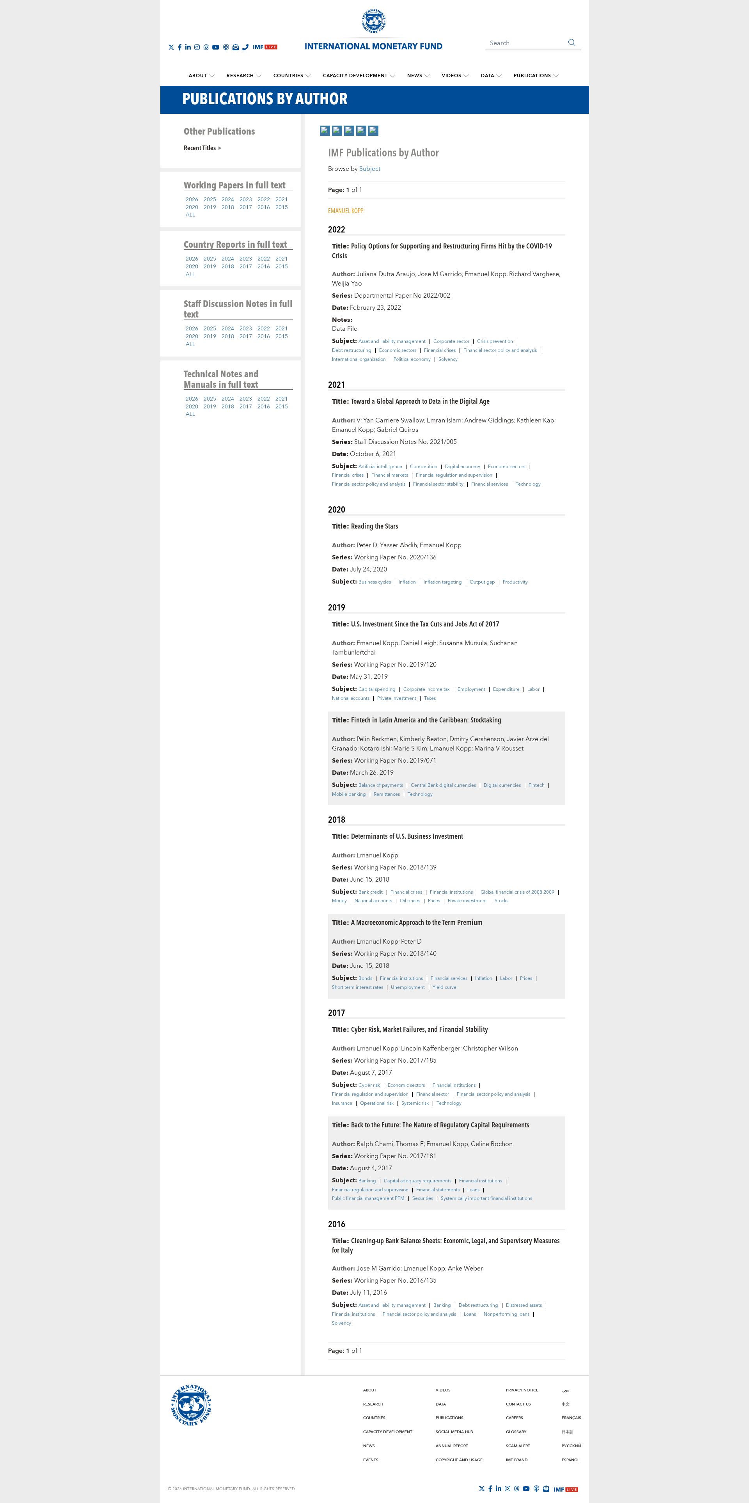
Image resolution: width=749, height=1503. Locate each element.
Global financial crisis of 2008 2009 (517, 892)
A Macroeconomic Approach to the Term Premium (417, 922)
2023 (246, 199)
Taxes (430, 698)
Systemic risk (415, 1103)
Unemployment (408, 987)
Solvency (448, 359)
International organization (359, 359)
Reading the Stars (374, 525)
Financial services (489, 484)
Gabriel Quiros (397, 429)
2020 (192, 207)
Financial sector (432, 1094)
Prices (434, 901)
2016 (263, 207)
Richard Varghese (534, 274)
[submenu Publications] (556, 76)
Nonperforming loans (506, 1314)
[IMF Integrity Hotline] (245, 47)
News (414, 76)
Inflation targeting (443, 582)
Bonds (365, 978)
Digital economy (462, 467)
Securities (422, 1198)
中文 (566, 1404)
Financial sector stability (438, 484)
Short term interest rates (357, 987)
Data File (344, 328)
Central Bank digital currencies (443, 785)
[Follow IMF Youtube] (215, 47)
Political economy (412, 359)
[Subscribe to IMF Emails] (236, 47)
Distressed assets (524, 1305)
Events (370, 1460)
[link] (325, 131)
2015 (281, 207)
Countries (288, 76)
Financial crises (440, 350)
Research (240, 76)
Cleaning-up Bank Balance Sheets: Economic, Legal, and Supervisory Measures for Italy (446, 1245)
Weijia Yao (347, 283)
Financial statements (438, 1190)
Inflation (407, 582)
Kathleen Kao (535, 420)
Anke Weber (465, 1268)
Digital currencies (502, 785)
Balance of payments (381, 785)
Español (570, 1460)
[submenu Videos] (466, 76)
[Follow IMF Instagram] (197, 47)
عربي (565, 1390)
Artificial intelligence (380, 467)
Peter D (367, 545)
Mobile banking (349, 794)
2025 (210, 199)
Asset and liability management (392, 341)
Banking (367, 1181)
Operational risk (377, 1103)
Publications (532, 76)
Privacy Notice (522, 1390)
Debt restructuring (351, 350)
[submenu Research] (258, 76)
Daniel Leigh (419, 643)
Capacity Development (355, 76)
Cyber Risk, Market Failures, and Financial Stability (419, 1029)
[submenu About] (212, 76)
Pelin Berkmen (377, 739)
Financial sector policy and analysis (500, 350)
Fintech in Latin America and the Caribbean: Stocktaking (426, 719)
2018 (228, 207)
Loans (473, 1190)
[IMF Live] (566, 1488)
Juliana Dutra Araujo (386, 274)
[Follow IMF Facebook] (180, 47)
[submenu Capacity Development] (392, 76)
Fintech (537, 785)
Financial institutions (451, 892)
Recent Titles (200, 147)
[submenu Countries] (308, 76)
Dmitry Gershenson (476, 739)
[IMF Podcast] (226, 47)
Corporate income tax (426, 689)
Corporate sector (451, 341)
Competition (423, 467)
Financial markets (389, 475)
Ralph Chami (375, 1144)
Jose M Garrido (440, 274)
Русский (571, 1446)
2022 (263, 199)
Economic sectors (397, 350)
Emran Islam (444, 420)
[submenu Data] (499, 76)
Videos (451, 76)
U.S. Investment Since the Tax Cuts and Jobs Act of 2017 (425, 623)
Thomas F (410, 1144)
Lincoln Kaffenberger (430, 1048)
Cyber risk (369, 1085)
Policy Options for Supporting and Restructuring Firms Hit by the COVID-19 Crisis (442, 250)
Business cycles (375, 582)
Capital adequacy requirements (417, 1181)
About (198, 76)
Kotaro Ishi (375, 748)
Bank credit (371, 892)
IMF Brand (517, 1460)
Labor (533, 689)
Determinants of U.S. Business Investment (407, 835)
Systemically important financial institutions (486, 1198)
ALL (190, 215)
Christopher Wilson (490, 1048)
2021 (281, 199)
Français (571, 1417)
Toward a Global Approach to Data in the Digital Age (420, 401)
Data (487, 76)
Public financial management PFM (368, 1198)
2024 (228, 199)
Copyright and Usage (459, 1460)
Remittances (387, 794)
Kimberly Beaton (423, 739)
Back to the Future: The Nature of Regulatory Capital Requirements (440, 1124)
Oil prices (410, 901)
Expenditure (506, 689)
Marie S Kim (410, 748)
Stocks (501, 901)
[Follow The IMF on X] (171, 47)
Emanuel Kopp (485, 274)
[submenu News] (427, 76)
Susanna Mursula (463, 643)
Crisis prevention (495, 341)
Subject (369, 168)
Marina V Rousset (499, 748)
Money (339, 901)
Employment (471, 689)
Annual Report (452, 1446)
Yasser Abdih (398, 545)
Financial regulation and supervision (454, 475)
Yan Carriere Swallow (393, 420)
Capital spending (377, 689)
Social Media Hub (454, 1432)
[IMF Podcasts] (536, 1488)
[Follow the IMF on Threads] (206, 47)
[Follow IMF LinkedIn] (188, 47)
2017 (246, 207)
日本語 (567, 1432)
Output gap (482, 582)
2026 (192, 199)
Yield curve (444, 987)
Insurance (342, 1103)
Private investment (396, 698)
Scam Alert (518, 1446)
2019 (210, 207)
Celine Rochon (492, 1144)
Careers (514, 1417)
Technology (528, 484)
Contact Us (518, 1404)
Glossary (516, 1432)
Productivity (515, 582)
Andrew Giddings (489, 420)
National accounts (350, 698)
